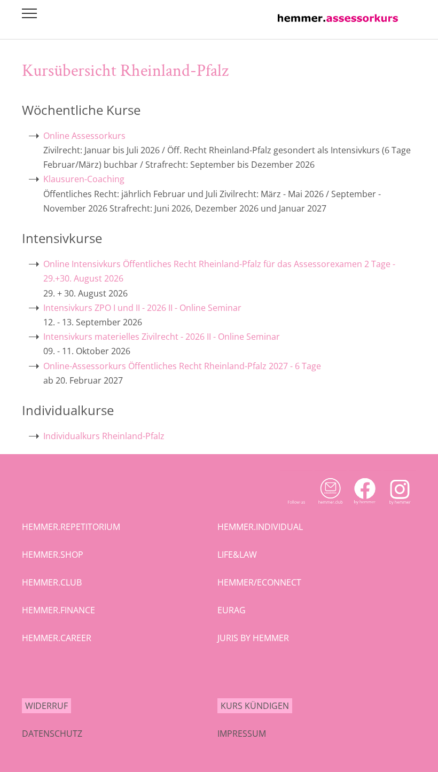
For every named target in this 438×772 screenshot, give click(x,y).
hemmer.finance (58, 610)
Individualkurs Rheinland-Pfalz (104, 436)
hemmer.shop (52, 554)
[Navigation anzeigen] (29, 13)
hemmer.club (52, 582)
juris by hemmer (253, 638)
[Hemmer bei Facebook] (365, 507)
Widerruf (46, 706)
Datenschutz (52, 733)
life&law (237, 554)
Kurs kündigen (255, 706)
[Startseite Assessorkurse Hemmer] (337, 24)
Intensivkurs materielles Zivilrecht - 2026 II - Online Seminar (161, 336)
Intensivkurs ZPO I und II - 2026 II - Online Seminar (142, 308)
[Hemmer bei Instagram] (400, 507)
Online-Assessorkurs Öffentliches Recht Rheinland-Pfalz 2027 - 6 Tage (182, 366)
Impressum (241, 733)
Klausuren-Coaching (83, 179)
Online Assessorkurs (84, 136)
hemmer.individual (260, 527)
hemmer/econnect (259, 582)
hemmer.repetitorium (71, 527)
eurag (231, 610)
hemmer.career (56, 638)
